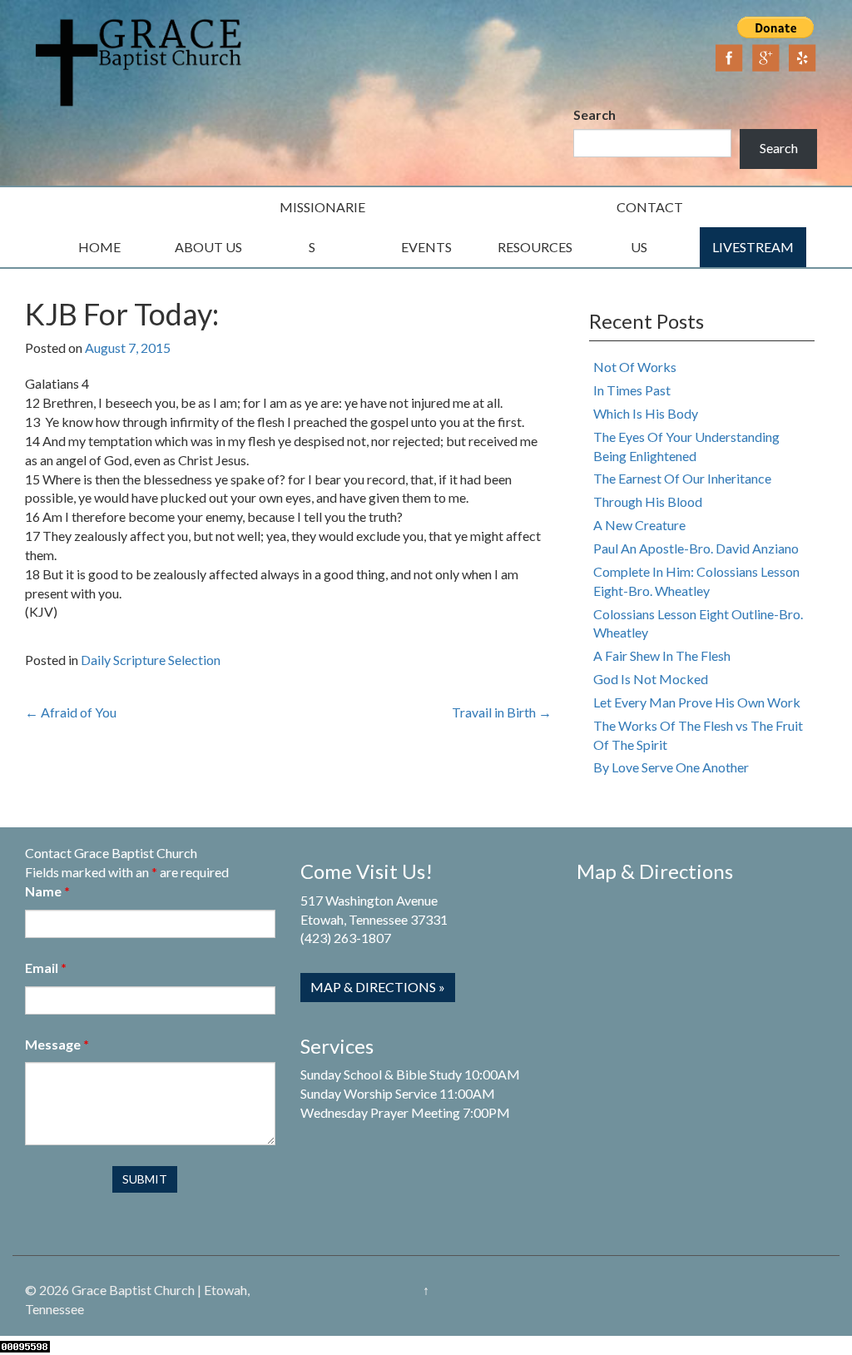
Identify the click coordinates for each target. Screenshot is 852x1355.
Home (99, 247)
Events (426, 247)
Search (594, 114)
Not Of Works (634, 367)
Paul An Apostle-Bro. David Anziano (696, 548)
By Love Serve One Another (671, 767)
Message (57, 1044)
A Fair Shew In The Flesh (662, 655)
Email (46, 967)
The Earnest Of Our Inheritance (682, 478)
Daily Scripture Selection (150, 660)
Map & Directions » (377, 987)
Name (47, 891)
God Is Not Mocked (650, 679)
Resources (535, 247)
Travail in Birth (502, 712)
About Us (208, 247)
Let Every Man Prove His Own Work (696, 702)
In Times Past (632, 390)
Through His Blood (647, 501)
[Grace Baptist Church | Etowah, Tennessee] (139, 60)
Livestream (753, 247)
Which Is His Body (645, 413)
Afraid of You (70, 712)
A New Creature (639, 525)
